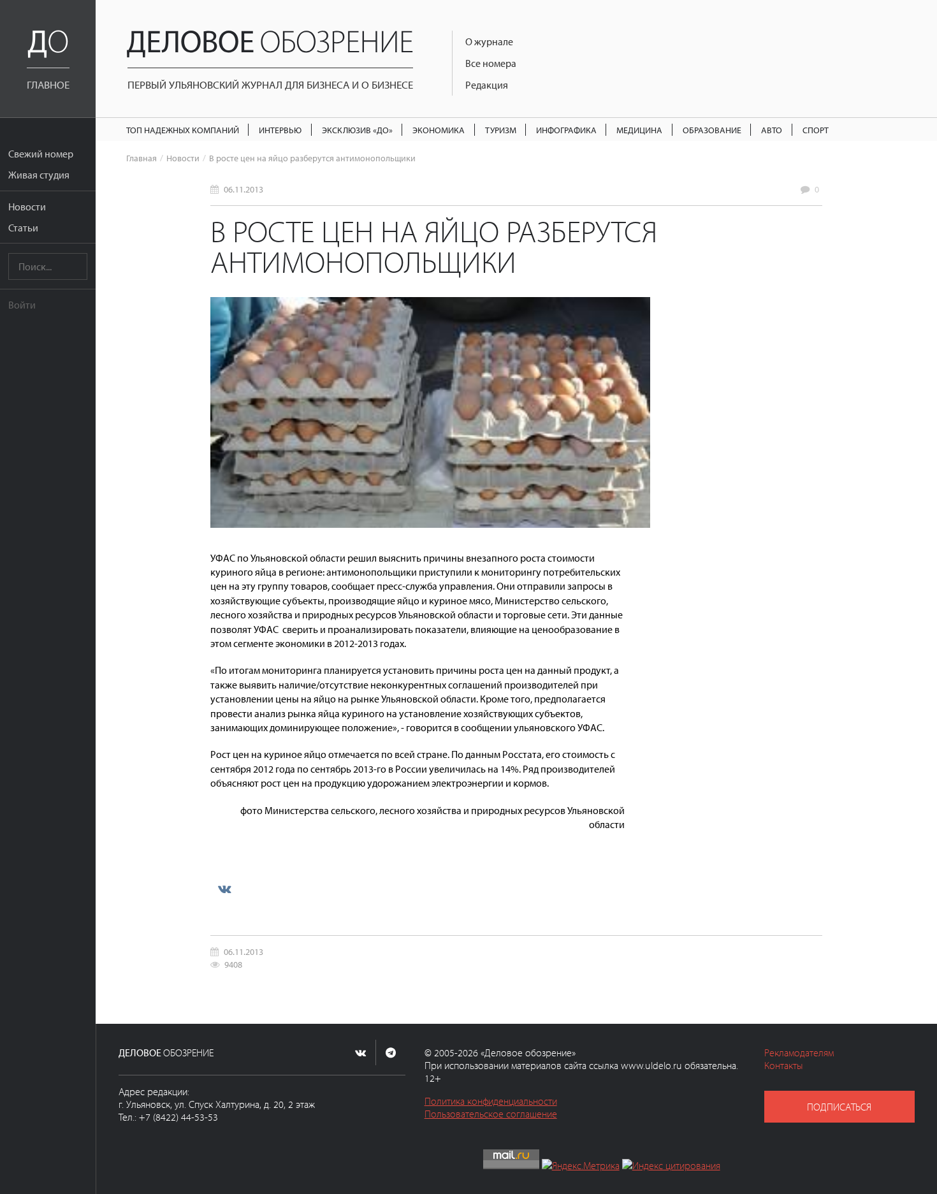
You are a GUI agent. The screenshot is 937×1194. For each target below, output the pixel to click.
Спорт (816, 130)
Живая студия (38, 174)
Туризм (500, 130)
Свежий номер (40, 153)
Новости (27, 206)
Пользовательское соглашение (491, 1113)
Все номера (490, 63)
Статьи (23, 227)
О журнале (489, 41)
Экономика (438, 130)
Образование (712, 130)
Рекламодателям (799, 1052)
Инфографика (566, 130)
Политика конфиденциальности (491, 1101)
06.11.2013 (243, 189)
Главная (141, 158)
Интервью (280, 130)
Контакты (783, 1065)
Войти (22, 304)
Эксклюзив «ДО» (357, 130)
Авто (771, 130)
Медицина (639, 130)
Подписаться (839, 1106)
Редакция (486, 84)
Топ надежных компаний (182, 130)
